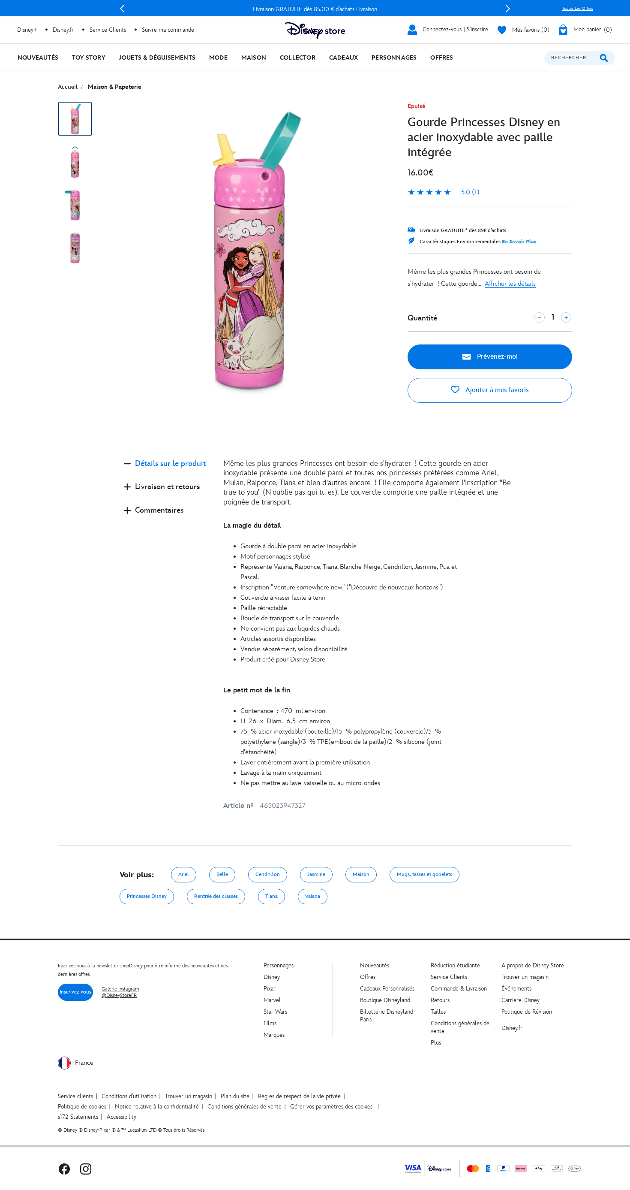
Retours (440, 1000)
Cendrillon (267, 874)
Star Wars (275, 1011)
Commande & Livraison (459, 988)
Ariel (183, 874)
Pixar (270, 988)
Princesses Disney (147, 896)
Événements (516, 988)
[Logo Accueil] (315, 30)
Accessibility (121, 1117)
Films (270, 1023)
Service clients (75, 1096)
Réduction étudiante (455, 965)
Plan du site (235, 1096)
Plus (436, 1042)
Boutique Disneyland (385, 1000)
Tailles (438, 1011)
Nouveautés (374, 965)
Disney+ (27, 29)
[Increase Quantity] (566, 317)
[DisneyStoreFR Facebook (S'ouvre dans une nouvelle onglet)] (64, 1168)
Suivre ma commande (168, 29)
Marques (274, 1035)
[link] (444, 192)
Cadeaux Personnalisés (387, 988)
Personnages (279, 965)
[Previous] (122, 8)
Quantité (422, 318)
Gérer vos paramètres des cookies (331, 1106)
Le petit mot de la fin (256, 690)
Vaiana (312, 896)
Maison (361, 874)
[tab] (167, 471)
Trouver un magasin (525, 977)
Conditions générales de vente (244, 1106)
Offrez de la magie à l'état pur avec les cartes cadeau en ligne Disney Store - (318, 9)
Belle (222, 874)
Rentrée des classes (216, 896)
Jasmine (316, 874)
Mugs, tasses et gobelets (424, 874)
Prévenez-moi (496, 357)
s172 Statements (78, 1117)
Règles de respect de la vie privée (299, 1096)
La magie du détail (252, 526)
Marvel (272, 1000)
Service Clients (108, 29)
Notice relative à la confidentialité (157, 1106)
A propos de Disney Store (532, 965)
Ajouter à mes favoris (496, 390)
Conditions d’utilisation (129, 1096)
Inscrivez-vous (75, 992)
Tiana (271, 896)
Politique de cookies (82, 1106)
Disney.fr (63, 29)
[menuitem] (38, 58)
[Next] (508, 8)
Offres (367, 977)
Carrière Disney (520, 1000)
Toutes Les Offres (577, 8)
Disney (272, 977)
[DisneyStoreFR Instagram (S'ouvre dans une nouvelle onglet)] (85, 1168)
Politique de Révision (526, 1011)
